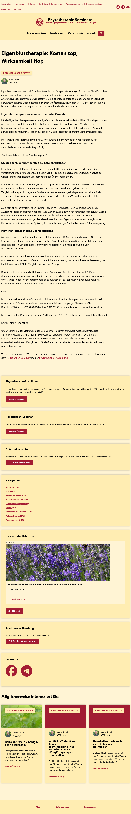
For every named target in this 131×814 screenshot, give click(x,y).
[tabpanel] (21, 744)
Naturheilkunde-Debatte (16, 73)
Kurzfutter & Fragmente (16, 504)
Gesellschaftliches (13, 496)
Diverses (9, 491)
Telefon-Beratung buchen (22, 641)
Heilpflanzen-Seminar (18, 358)
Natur (8, 508)
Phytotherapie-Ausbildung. (53, 358)
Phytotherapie (12, 520)
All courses (14, 611)
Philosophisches (13, 516)
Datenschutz (62, 807)
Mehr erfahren (16, 399)
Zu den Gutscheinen (19, 463)
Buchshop (10, 487)
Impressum (90, 807)
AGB (38, 807)
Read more (16, 599)
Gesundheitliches (13, 500)
